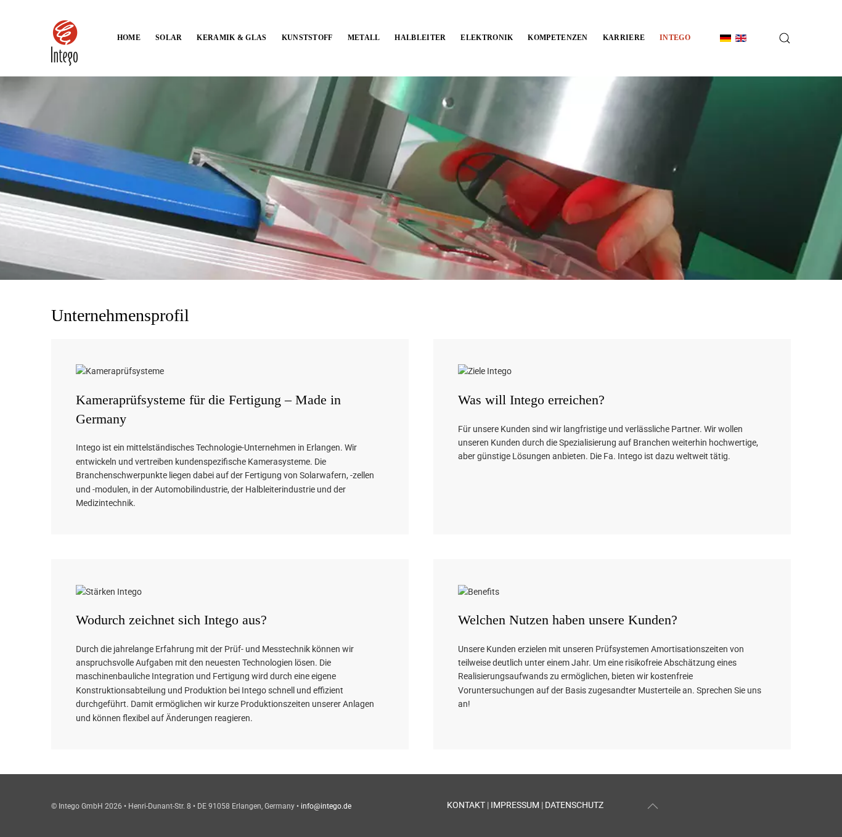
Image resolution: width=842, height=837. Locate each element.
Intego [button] (675, 37)
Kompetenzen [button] (557, 37)
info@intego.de (326, 806)
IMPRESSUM (515, 805)
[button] (785, 38)
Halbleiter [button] (420, 37)
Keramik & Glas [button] (231, 37)
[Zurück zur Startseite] (64, 38)
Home (129, 37)
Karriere (624, 37)
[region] (421, 178)
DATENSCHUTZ (574, 805)
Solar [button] (168, 37)
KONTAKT (466, 805)
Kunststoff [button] (307, 37)
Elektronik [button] (486, 37)
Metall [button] (364, 37)
